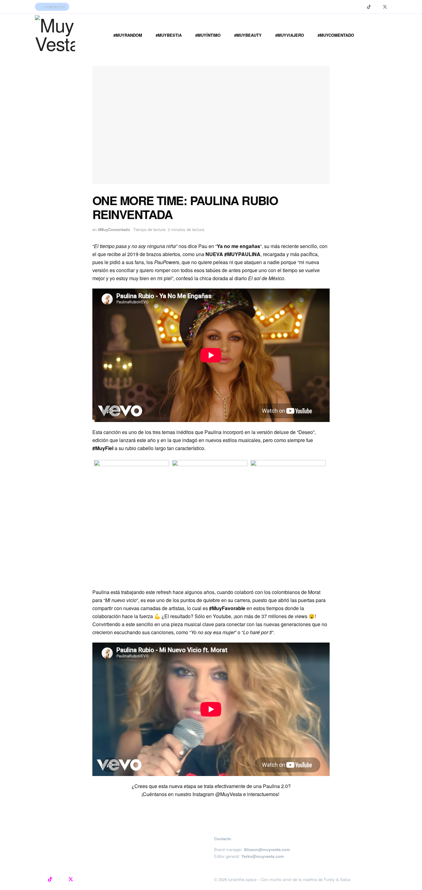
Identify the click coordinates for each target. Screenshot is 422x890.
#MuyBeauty (248, 35)
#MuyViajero (289, 35)
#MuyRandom (127, 35)
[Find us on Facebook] (376, 7)
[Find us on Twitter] (385, 7)
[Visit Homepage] (55, 35)
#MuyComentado (336, 35)
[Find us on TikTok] (369, 7)
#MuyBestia (169, 35)
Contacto (54, 6)
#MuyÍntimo (208, 35)
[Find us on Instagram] (361, 7)
